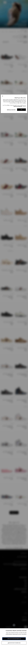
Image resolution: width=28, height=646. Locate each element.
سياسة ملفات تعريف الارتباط (18, 106)
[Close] (14, 625)
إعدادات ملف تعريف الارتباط (11, 109)
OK (21, 109)
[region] (14, 104)
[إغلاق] (2, 96)
